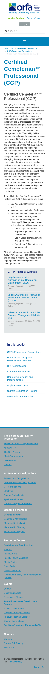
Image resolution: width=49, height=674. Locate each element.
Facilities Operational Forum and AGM (22, 625)
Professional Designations (27, 48)
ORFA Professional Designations (19, 51)
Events (7, 589)
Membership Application (15, 523)
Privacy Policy (15, 662)
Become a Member (13, 515)
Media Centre (10, 562)
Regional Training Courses (17, 612)
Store (29, 18)
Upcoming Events (12, 593)
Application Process (13, 499)
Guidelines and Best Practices (18, 545)
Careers (8, 639)
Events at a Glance (13, 597)
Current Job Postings (14, 643)
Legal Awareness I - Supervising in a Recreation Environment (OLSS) (22, 280)
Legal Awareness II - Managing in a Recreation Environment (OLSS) (24, 298)
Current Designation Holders (18, 503)
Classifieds (9, 566)
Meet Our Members (13, 456)
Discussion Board (12, 570)
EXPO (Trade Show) (14, 608)
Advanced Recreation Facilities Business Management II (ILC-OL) (24, 315)
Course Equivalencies (14, 495)
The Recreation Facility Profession (21, 443)
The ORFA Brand (12, 452)
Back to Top (39, 667)
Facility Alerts (10, 553)
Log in (24, 24)
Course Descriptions (14, 621)
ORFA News (10, 460)
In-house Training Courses (17, 617)
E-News (8, 549)
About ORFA (10, 448)
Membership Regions (14, 531)
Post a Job (9, 647)
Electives (8, 491)
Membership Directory (15, 527)
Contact (38, 18)
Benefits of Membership (15, 519)
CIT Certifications (12, 487)
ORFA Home (8, 48)
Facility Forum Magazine (16, 558)
